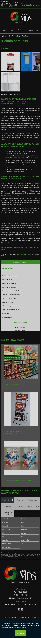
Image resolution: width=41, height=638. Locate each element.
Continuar (20, 633)
